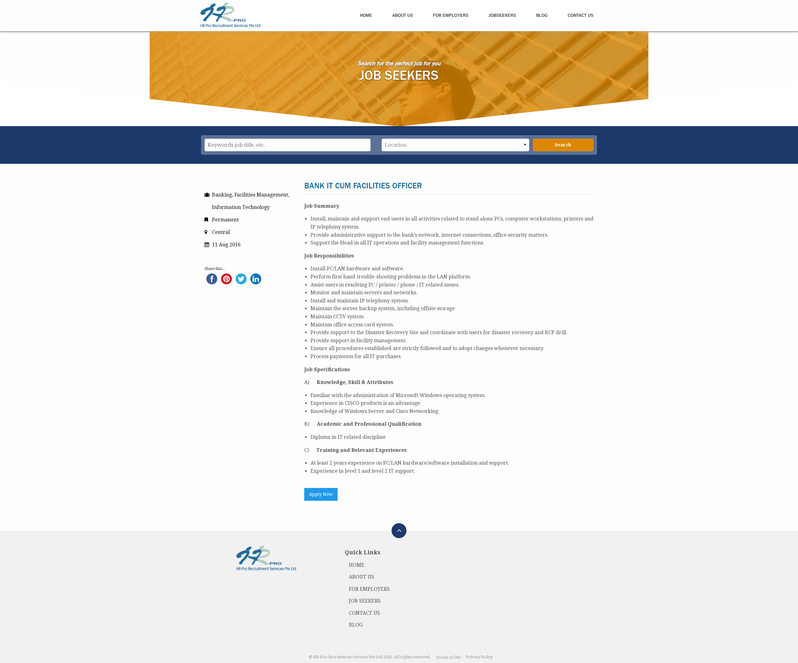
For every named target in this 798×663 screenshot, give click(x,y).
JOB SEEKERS (365, 601)
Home (366, 15)
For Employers (451, 15)
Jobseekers (502, 15)
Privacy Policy (479, 657)
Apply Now (321, 494)
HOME (356, 565)
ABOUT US (361, 577)
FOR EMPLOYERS (369, 589)
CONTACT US (364, 613)
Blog (542, 15)
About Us (402, 15)
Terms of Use (448, 657)
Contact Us (581, 15)
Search (563, 144)
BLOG (356, 625)
